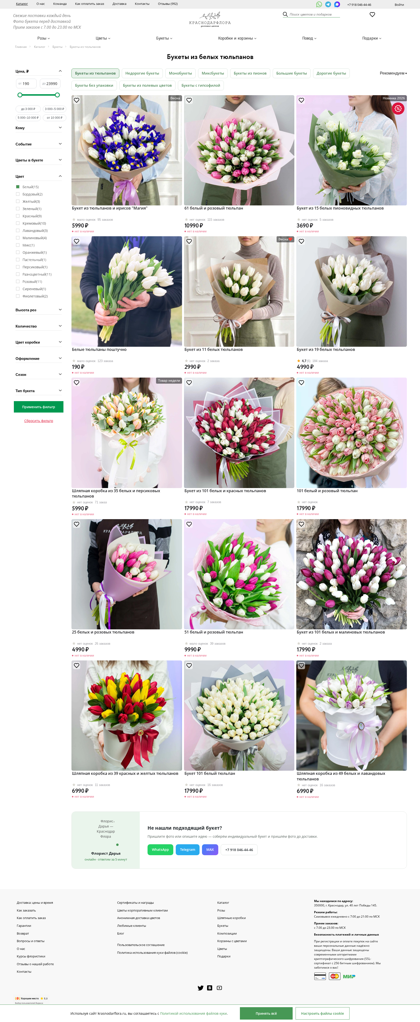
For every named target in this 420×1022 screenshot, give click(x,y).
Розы (41, 38)
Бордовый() (33, 194)
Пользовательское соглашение (141, 945)
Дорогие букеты (331, 73)
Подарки (370, 38)
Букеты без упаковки (94, 85)
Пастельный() (34, 259)
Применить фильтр (38, 407)
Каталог (22, 3)
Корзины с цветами (232, 941)
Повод (307, 38)
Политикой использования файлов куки (193, 1013)
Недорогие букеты (142, 73)
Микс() (29, 245)
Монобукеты (180, 73)
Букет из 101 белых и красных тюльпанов (225, 490)
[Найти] (285, 14)
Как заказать (26, 910)
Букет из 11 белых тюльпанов (213, 349)
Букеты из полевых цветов (147, 85)
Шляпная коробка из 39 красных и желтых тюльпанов (125, 773)
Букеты (162, 38)
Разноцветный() (37, 274)
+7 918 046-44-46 (359, 4)
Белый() (31, 187)
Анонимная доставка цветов (138, 918)
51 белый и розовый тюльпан (213, 632)
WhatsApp (160, 849)
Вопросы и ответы (30, 941)
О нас (40, 3)
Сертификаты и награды (135, 903)
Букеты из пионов (250, 73)
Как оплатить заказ (89, 3)
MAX (210, 849)
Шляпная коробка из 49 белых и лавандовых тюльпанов (341, 776)
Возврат (23, 934)
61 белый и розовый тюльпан (213, 208)
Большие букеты (291, 73)
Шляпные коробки (231, 918)
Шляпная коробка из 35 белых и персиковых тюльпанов (116, 493)
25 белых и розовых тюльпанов (103, 632)
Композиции (227, 934)
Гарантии (24, 926)
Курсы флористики (31, 956)
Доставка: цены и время (35, 903)
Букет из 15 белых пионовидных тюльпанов (340, 208)
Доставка (119, 3)
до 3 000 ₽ (28, 109)
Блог (120, 934)
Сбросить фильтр (38, 420)
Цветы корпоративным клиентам (142, 910)
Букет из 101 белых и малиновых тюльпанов (341, 632)
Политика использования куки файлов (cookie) (152, 953)
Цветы (101, 38)
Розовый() (32, 281)
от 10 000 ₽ (54, 117)
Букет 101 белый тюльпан (209, 773)
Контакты (142, 3)
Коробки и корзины (235, 38)
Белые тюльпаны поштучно (99, 349)
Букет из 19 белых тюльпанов (326, 349)
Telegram (187, 849)
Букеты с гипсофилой (201, 85)
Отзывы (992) (168, 3)
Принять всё (266, 1013)
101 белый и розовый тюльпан (327, 490)
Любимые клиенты (131, 926)
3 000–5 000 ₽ (54, 109)
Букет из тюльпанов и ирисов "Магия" (110, 208)
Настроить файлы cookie (322, 1013)
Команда (60, 3)
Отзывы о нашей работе (35, 964)
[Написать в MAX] (337, 4)
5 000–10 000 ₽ (28, 117)
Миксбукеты (213, 73)
